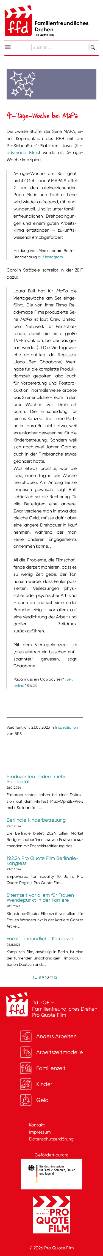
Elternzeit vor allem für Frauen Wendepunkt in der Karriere (40, 898)
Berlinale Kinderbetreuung (36, 820)
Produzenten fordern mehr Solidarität (36, 779)
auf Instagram (50, 257)
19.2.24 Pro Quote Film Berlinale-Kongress (43, 861)
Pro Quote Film (59, 1247)
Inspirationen (66, 727)
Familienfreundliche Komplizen (40, 938)
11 (51, 977)
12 (55, 977)
